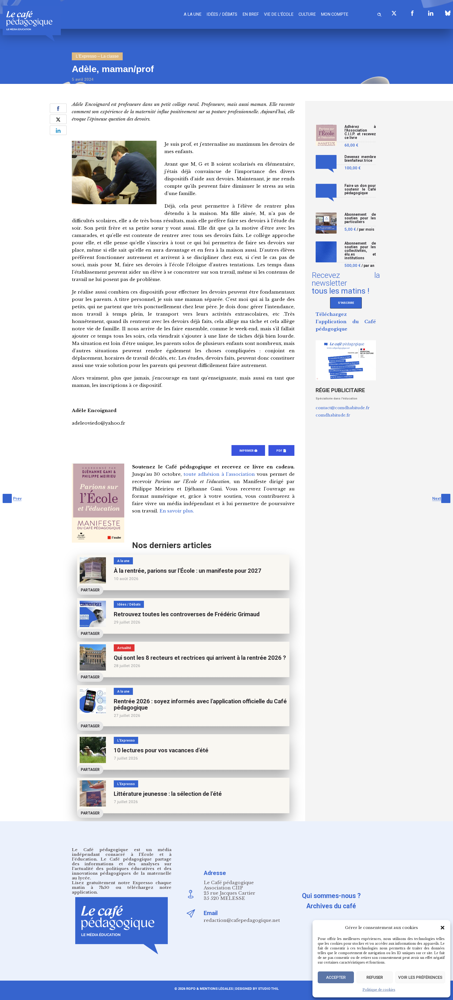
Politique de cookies (379, 990)
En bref (250, 14)
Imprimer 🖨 (248, 450)
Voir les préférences (420, 977)
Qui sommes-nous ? (331, 896)
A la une (192, 14)
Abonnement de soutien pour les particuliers (360, 218)
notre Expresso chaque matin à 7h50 (121, 885)
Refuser (374, 977)
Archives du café (331, 906)
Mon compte (334, 14)
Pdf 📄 (281, 450)
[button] (442, 927)
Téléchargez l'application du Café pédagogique (346, 322)
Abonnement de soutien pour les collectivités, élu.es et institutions (360, 250)
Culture (307, 14)
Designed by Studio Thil (256, 989)
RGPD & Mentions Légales (209, 989)
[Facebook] (412, 13)
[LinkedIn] (431, 13)
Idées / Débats (222, 14)
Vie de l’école (278, 14)
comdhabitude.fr (333, 415)
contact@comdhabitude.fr (343, 407)
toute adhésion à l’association (219, 474)
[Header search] (379, 14)
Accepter (336, 977)
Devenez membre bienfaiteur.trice (360, 159)
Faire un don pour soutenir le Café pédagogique (360, 189)
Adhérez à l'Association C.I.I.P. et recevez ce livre (360, 132)
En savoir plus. (176, 511)
